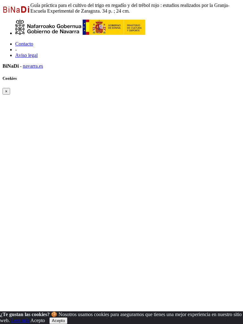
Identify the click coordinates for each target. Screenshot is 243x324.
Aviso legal (26, 55)
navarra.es (33, 66)
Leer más (20, 320)
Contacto (24, 44)
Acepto (37, 320)
